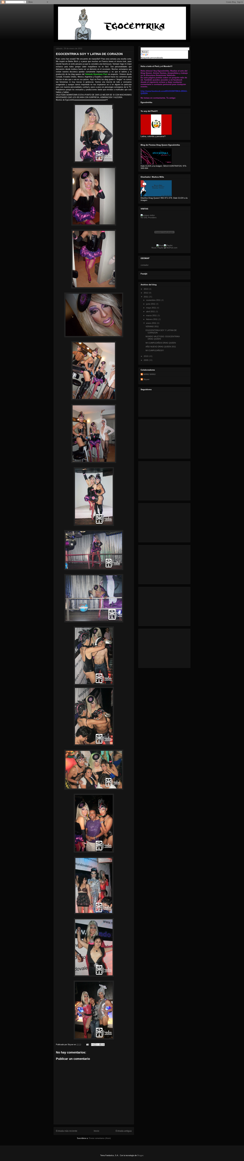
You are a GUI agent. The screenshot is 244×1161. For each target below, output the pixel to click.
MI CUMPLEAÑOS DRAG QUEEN (161, 343)
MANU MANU (149, 374)
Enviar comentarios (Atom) (100, 1138)
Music (154, 248)
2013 (146, 289)
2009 (146, 360)
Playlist (160, 248)
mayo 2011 (151, 308)
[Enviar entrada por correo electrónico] (87, 1044)
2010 (146, 356)
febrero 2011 (152, 319)
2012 (146, 293)
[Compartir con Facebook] (100, 1044)
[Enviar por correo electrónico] (92, 1044)
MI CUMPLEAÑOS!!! (155, 350)
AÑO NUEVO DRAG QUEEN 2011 (161, 346)
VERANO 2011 (152, 326)
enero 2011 (151, 323)
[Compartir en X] (97, 1044)
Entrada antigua (124, 1131)
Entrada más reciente (66, 1131)
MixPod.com (171, 248)
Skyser (146, 379)
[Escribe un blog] (95, 1044)
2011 (146, 297)
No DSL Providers (148, 217)
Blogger (140, 1155)
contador (145, 265)
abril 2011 (150, 311)
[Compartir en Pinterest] (103, 1044)
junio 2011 (151, 304)
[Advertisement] (162, 438)
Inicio (96, 1131)
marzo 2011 (151, 315)
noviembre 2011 (153, 300)
